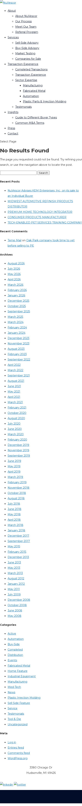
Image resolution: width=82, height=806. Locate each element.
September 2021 (19, 375)
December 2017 (18, 535)
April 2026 (14, 279)
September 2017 (19, 541)
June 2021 (14, 386)
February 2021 (17, 407)
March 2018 (15, 525)
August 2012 (16, 578)
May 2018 (14, 514)
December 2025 (18, 300)
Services (13, 37)
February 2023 (17, 354)
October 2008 (17, 605)
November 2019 (18, 450)
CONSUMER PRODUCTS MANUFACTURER (37, 217)
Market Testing (25, 53)
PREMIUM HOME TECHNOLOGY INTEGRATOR (40, 212)
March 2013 (15, 573)
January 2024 (16, 333)
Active (12, 633)
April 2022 (14, 365)
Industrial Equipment (22, 676)
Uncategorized (17, 724)
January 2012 (16, 584)
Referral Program (26, 32)
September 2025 (19, 311)
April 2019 (14, 471)
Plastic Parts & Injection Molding (44, 101)
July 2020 (14, 423)
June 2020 (15, 429)
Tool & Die (14, 719)
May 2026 (14, 274)
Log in (12, 742)
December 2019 (18, 445)
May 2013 (14, 568)
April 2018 (14, 519)
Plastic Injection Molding (24, 697)
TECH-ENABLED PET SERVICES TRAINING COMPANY (45, 222)
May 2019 (14, 466)
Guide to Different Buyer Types (36, 117)
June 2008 (15, 610)
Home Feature (17, 671)
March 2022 (15, 370)
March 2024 (15, 322)
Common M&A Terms (29, 123)
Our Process (23, 21)
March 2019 (15, 477)
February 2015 (17, 551)
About (12, 10)
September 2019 (19, 455)
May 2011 (14, 589)
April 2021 (14, 397)
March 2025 (15, 317)
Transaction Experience (23, 64)
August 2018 (16, 498)
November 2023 (18, 343)
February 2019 (17, 482)
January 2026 (16, 295)
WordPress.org (17, 758)
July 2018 (14, 503)
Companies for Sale (28, 58)
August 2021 (16, 381)
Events (12, 660)
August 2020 (16, 418)
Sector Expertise (26, 80)
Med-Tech (14, 687)
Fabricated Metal (34, 91)
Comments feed (19, 753)
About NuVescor (26, 16)
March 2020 (16, 434)
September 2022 (19, 359)
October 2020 (17, 413)
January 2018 (16, 530)
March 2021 (15, 402)
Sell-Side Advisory (27, 42)
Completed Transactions (31, 69)
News (11, 692)
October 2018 (17, 493)
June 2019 (14, 461)
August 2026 (16, 263)
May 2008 (14, 616)
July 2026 (14, 268)
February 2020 (17, 439)
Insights (13, 112)
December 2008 (19, 600)
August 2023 (16, 349)
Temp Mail (14, 240)
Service (12, 708)
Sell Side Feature (19, 703)
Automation (31, 96)
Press (11, 128)
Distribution (15, 655)
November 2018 (18, 487)
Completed (15, 649)
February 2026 (17, 290)
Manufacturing (33, 85)
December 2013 (18, 557)
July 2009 (14, 594)
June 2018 (14, 509)
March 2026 (15, 284)
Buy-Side (14, 644)
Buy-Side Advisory (27, 48)
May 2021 (14, 391)
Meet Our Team (25, 26)
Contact (13, 133)
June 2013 (14, 562)
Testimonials (23, 107)
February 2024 (17, 327)
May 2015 (14, 546)
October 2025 (17, 306)
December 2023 (18, 338)
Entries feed (16, 747)
